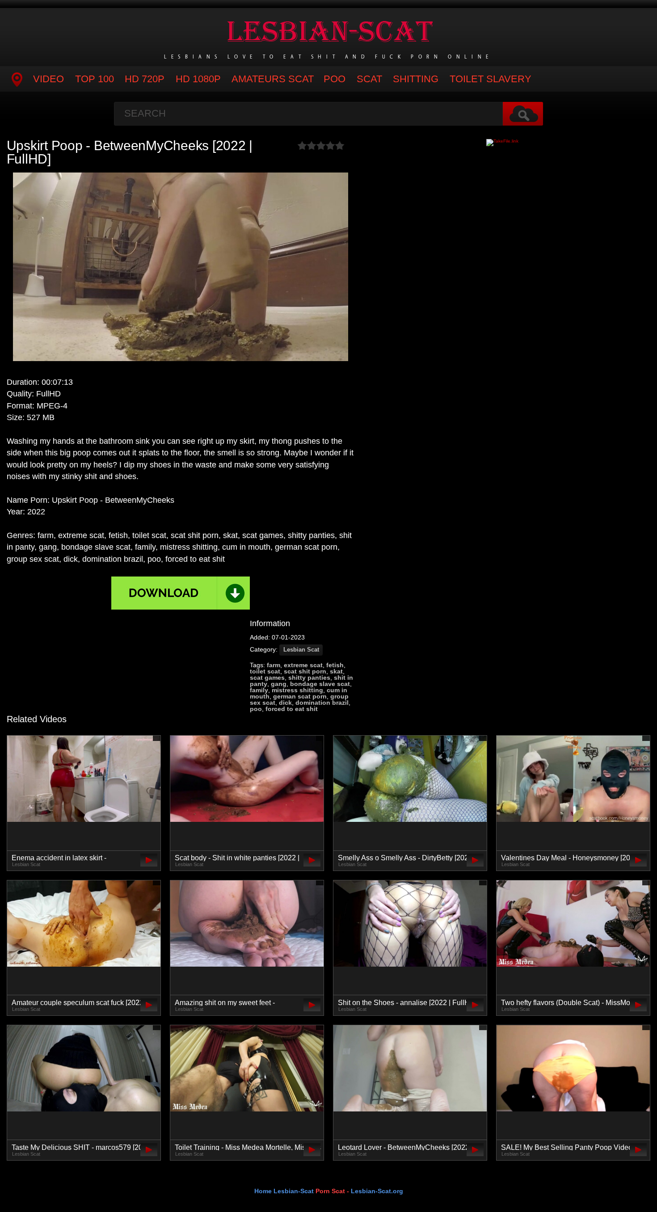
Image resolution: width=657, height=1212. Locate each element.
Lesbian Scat (301, 650)
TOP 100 (94, 78)
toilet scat (265, 671)
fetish (335, 665)
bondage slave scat (320, 683)
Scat (369, 78)
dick (285, 702)
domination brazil (322, 702)
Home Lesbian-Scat (284, 1191)
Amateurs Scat (273, 78)
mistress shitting (297, 690)
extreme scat (303, 665)
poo (256, 708)
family (259, 690)
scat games (267, 677)
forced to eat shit (291, 708)
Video (48, 78)
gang (278, 683)
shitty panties (309, 677)
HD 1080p (198, 78)
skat (336, 671)
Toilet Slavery (490, 78)
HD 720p (144, 78)
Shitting (415, 78)
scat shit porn (305, 671)
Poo (334, 78)
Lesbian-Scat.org (377, 1191)
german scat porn (300, 696)
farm (273, 665)
